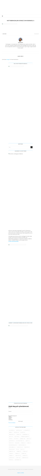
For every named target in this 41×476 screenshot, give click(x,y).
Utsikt (18, 457)
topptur (11, 457)
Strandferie (11, 419)
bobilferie (12, 434)
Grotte (29, 438)
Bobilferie (10, 417)
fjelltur (17, 436)
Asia (21, 469)
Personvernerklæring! (11, 422)
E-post (9, 407)
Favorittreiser (20, 5)
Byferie (10, 418)
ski (17, 449)
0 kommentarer (36, 33)
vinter (11, 459)
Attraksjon (27, 430)
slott (22, 449)
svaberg (11, 455)
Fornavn (10, 411)
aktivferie (11, 430)
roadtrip (26, 447)
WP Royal (13, 469)
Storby (25, 451)
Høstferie (11, 440)
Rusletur (11, 449)
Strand (17, 453)
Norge (17, 469)
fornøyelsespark (25, 436)
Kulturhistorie (20, 440)
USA (23, 469)
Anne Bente (4, 33)
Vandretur (25, 457)
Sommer (19, 451)
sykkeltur (18, 455)
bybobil (19, 434)
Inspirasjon (26, 469)
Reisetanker (12, 447)
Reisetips (20, 447)
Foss (10, 438)
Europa (19, 469)
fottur (16, 438)
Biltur (23, 432)
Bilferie (10, 416)
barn (10, 432)
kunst (28, 440)
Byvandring (26, 434)
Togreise (25, 455)
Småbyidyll (12, 451)
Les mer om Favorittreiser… (13, 241)
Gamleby (22, 438)
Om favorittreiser (30, 469)
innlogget (8, 59)
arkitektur (19, 430)
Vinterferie (18, 459)
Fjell (11, 436)
